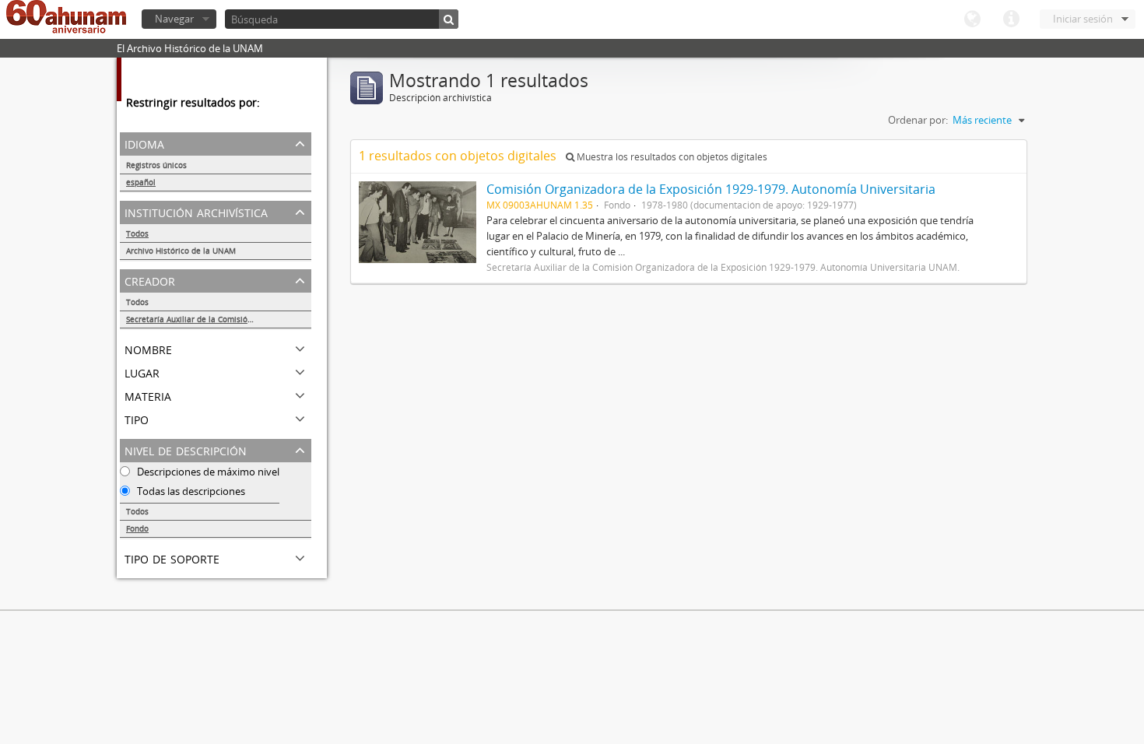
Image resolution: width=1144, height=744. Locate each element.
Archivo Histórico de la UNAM (181, 250)
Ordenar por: (918, 120)
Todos (137, 233)
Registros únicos (156, 165)
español (141, 182)
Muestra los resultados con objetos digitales (670, 156)
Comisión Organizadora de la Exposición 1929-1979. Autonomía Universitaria (710, 189)
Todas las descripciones (190, 491)
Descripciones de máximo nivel (207, 472)
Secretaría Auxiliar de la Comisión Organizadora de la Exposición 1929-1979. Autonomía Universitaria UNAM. (218, 319)
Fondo (137, 528)
